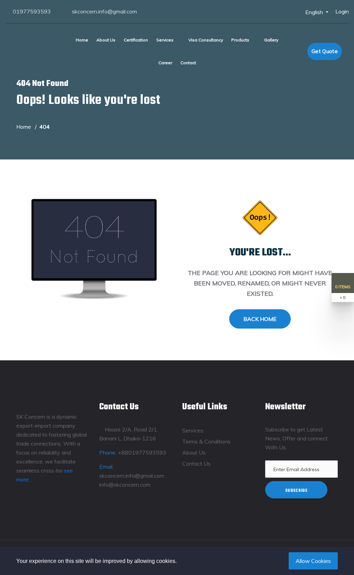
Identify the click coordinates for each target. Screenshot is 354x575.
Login (342, 11)
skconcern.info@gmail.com (104, 11)
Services (165, 39)
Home (82, 39)
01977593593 (32, 11)
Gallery (271, 39)
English (314, 12)
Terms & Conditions (206, 441)
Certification (136, 39)
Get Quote (324, 51)
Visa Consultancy (205, 39)
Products (240, 39)
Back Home (260, 318)
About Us (105, 39)
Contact (188, 62)
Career (165, 62)
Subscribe (296, 490)
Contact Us (196, 463)
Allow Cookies (313, 560)
